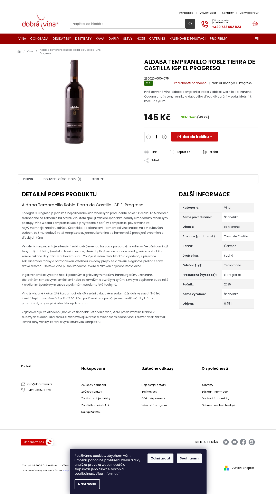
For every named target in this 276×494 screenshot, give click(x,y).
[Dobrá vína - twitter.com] (226, 442)
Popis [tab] (28, 179)
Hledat (190, 24)
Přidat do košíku (193, 136)
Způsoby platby (91, 392)
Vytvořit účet (208, 13)
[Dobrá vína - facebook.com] (243, 442)
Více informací (108, 473)
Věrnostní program (154, 405)
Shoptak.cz (69, 470)
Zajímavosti (149, 392)
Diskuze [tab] (98, 179)
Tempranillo (232, 265)
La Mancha (232, 227)
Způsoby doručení (93, 385)
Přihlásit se (186, 13)
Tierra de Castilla (236, 236)
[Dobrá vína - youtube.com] (234, 442)
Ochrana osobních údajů (218, 405)
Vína (227, 207)
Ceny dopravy (249, 13)
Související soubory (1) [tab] (62, 179)
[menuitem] (21, 39)
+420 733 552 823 (39, 390)
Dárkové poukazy (153, 398)
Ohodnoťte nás (34, 442)
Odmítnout (160, 458)
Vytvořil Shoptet (243, 468)
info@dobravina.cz (40, 384)
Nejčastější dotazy (154, 385)
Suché (228, 256)
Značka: (231, 83)
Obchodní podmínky (215, 398)
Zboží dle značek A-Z (95, 405)
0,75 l (227, 304)
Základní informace (215, 392)
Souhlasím (189, 458)
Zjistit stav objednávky (95, 398)
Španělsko (231, 217)
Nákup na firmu (91, 412)
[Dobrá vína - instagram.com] (251, 442)
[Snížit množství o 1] (148, 137)
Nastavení (87, 484)
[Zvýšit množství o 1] (164, 137)
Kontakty (228, 13)
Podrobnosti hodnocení (190, 83)
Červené (230, 246)
